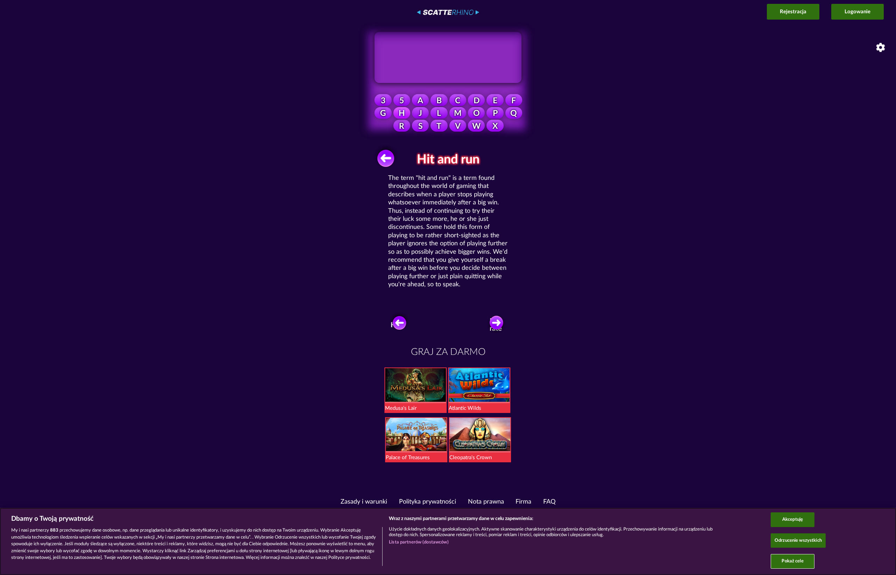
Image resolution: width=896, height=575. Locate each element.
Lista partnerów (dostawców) (419, 542)
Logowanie (857, 11)
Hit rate (496, 325)
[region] (448, 541)
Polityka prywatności (427, 502)
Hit (395, 325)
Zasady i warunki (364, 502)
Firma (523, 502)
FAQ (549, 502)
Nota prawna (486, 502)
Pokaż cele (792, 561)
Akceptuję (792, 519)
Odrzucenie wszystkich (798, 540)
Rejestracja (793, 11)
